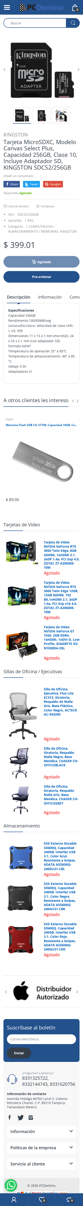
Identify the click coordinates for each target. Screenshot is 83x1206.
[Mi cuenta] (13, 1199)
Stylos (9, 419)
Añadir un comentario (18, 176)
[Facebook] (9, 1117)
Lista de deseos (18, 206)
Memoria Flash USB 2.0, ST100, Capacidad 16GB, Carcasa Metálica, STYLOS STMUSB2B (41, 425)
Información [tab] (50, 297)
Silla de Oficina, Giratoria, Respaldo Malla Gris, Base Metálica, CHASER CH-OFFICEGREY (61, 794)
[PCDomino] (41, 7)
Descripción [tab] (18, 297)
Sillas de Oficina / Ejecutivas (32, 671)
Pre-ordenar (41, 277)
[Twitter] (20, 1117)
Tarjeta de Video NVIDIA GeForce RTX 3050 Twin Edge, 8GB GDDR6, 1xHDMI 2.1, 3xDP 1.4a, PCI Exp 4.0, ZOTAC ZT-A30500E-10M (62, 555)
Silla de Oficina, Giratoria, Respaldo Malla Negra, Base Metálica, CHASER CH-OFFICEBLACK (61, 756)
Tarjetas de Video (21, 524)
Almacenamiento (21, 826)
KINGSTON (15, 134)
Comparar (47, 206)
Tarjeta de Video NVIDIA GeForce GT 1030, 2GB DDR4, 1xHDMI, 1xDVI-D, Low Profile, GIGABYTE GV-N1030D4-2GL (62, 637)
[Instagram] (30, 1117)
